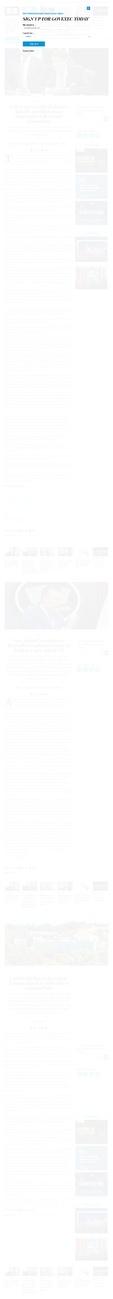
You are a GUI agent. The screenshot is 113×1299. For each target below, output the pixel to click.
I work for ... (29, 33)
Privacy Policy (28, 51)
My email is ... (29, 24)
